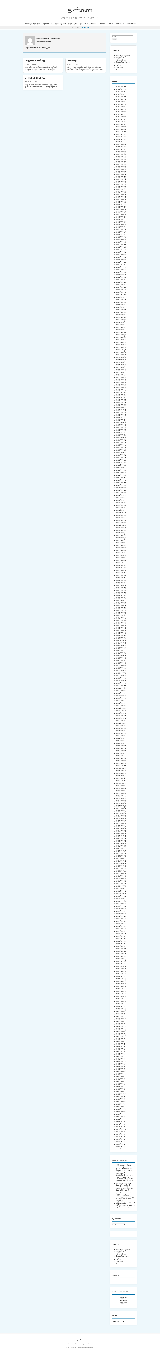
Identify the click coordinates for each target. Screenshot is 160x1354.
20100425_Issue (120, 181)
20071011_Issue (119, 397)
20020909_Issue (119, 853)
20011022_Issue (120, 933)
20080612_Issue (120, 339)
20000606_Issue (120, 1080)
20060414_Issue (120, 529)
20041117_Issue (119, 650)
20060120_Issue (120, 547)
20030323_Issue (120, 807)
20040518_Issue (120, 700)
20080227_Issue (120, 364)
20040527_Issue (120, 697)
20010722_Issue (120, 958)
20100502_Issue (119, 179)
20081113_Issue (120, 306)
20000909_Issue (119, 1050)
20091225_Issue (120, 209)
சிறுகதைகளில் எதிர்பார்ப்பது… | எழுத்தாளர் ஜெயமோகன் (125, 1205)
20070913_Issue (119, 404)
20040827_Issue (120, 670)
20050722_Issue (120, 594)
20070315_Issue (119, 447)
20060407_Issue (120, 531)
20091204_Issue (120, 214)
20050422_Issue (120, 614)
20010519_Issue (119, 977)
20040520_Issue (120, 699)
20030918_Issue (120, 764)
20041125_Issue (120, 647)
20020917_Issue (119, 852)
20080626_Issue (120, 336)
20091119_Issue (119, 218)
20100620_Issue (120, 168)
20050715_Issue (119, 595)
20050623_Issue (120, 600)
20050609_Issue (119, 604)
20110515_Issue (119, 90)
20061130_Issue (120, 472)
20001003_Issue (119, 1036)
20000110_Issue (119, 1121)
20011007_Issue (119, 937)
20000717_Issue (119, 1065)
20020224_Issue (120, 900)
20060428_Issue (120, 526)
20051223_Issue (120, 556)
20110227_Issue (120, 108)
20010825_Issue (120, 950)
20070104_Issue (119, 464)
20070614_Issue (120, 426)
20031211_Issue (120, 742)
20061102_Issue (120, 479)
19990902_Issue (119, 1148)
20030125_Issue (120, 820)
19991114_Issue (119, 1135)
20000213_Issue (120, 1113)
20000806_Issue (120, 1060)
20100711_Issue (119, 163)
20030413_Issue (120, 802)
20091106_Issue (119, 221)
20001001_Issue (119, 1038)
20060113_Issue (120, 549)
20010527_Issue (119, 973)
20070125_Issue (119, 459)
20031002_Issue (120, 760)
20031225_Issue (120, 739)
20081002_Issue (120, 313)
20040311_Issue (120, 720)
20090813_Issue (120, 241)
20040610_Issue (120, 692)
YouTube (90, 1344)
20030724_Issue (120, 777)
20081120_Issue (120, 304)
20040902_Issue (120, 669)
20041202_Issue (120, 645)
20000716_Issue (119, 1066)
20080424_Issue (120, 351)
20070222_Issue (120, 452)
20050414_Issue (120, 617)
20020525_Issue (120, 878)
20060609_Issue (120, 516)
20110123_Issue (120, 116)
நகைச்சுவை (131, 24)
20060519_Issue (119, 521)
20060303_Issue (120, 537)
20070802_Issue (120, 414)
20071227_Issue (120, 379)
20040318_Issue (120, 719)
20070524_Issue (120, 431)
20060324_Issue (120, 534)
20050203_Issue (120, 630)
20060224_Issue (120, 539)
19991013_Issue (119, 1141)
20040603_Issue (120, 695)
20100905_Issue (119, 150)
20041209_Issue (120, 644)
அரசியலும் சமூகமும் (32, 24)
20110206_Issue (120, 113)
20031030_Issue (120, 752)
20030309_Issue (120, 810)
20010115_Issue (119, 1007)
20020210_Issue (120, 903)
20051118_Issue (119, 566)
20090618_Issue (120, 254)
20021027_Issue (120, 842)
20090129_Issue (119, 288)
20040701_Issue (119, 685)
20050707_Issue (119, 597)
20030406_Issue (120, 803)
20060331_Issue (120, 532)
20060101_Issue (119, 552)
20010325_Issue (120, 990)
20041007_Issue (119, 660)
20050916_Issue (119, 581)
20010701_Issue (119, 963)
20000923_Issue (120, 1041)
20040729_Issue (120, 679)
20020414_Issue (120, 888)
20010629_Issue (120, 965)
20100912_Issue (119, 148)
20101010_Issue (119, 141)
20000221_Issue (120, 1111)
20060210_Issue (120, 542)
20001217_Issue (119, 1013)
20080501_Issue (119, 349)
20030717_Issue (119, 779)
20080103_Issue (120, 377)
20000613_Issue (120, 1076)
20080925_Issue (120, 314)
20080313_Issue (120, 361)
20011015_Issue (119, 935)
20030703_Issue (120, 782)
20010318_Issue (120, 992)
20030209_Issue (120, 817)
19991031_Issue (119, 1138)
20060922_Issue (120, 489)
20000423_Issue (120, 1093)
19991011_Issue (119, 1143)
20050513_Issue (119, 609)
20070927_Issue (119, 401)
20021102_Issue (120, 840)
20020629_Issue (120, 870)
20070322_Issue (120, 446)
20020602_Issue (120, 877)
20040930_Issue (120, 662)
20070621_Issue (120, 424)
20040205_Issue (120, 729)
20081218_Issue (120, 298)
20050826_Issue (120, 585)
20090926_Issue (120, 231)
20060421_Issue (120, 527)
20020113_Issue (120, 910)
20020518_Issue (120, 880)
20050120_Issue (119, 634)
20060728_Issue (120, 504)
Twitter (76, 1344)
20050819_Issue (119, 587)
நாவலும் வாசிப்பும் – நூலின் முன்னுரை (123, 1172)
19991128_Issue (119, 1131)
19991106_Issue (119, 1136)
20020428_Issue (120, 885)
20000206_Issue (120, 1115)
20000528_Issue (120, 1083)
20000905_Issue (119, 1051)
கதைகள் (101, 24)
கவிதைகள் (120, 24)
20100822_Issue (120, 153)
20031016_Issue (120, 757)
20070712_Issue (119, 419)
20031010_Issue (119, 759)
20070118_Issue (119, 461)
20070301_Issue (119, 451)
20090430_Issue (120, 266)
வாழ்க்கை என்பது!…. (36, 60)
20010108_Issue (119, 1008)
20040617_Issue (120, 690)
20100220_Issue (120, 196)
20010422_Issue (120, 983)
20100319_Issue (119, 189)
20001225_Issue (120, 1011)
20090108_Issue (119, 293)
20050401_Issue (119, 620)
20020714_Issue (120, 867)
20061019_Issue (119, 482)
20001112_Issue (119, 1026)
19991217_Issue (119, 1126)
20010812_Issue (120, 953)
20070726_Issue (120, 416)
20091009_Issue (119, 228)
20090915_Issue (119, 234)
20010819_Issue (119, 952)
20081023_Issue (120, 308)
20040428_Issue (120, 709)
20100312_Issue (120, 191)
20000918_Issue (119, 1043)
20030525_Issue (120, 792)
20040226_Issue (120, 724)
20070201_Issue (119, 457)
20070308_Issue (120, 449)
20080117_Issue (119, 374)
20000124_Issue (120, 1118)
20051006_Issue (119, 576)
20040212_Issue (120, 727)
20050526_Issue (120, 605)
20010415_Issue (119, 985)
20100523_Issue (120, 174)
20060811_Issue (120, 499)
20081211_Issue (120, 299)
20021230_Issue (120, 827)
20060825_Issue (120, 496)
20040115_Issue (119, 734)
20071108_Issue (119, 391)
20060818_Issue (120, 497)
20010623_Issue (120, 967)
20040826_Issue (120, 672)
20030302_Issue (120, 812)
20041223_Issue (120, 640)
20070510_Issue (119, 434)
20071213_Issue (120, 382)
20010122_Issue (120, 1005)
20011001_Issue (119, 938)
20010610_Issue (119, 970)
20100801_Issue (119, 158)
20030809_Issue (120, 774)
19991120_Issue (119, 1133)
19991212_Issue (119, 1128)
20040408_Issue (120, 714)
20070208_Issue (120, 456)
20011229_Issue (120, 913)
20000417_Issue (119, 1096)
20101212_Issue (120, 126)
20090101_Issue (119, 294)
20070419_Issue (119, 439)
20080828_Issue (120, 321)
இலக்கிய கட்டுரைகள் (88, 24)
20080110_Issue (119, 376)
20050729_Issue (119, 592)
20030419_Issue (120, 800)
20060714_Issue (120, 507)
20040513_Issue (120, 702)
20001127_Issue (119, 1020)
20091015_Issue (119, 226)
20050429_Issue (120, 612)
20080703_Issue (120, 334)
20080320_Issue (120, 359)
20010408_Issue (120, 987)
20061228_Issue (120, 466)
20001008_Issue (119, 1035)
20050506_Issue (119, 610)
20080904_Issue (120, 319)
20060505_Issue (119, 524)
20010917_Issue (119, 942)
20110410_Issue (119, 98)
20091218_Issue (120, 211)
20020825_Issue (120, 857)
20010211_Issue (119, 1000)
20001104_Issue (119, 1028)
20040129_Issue (120, 730)
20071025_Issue (119, 394)
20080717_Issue (119, 331)
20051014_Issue (119, 574)
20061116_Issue (120, 476)
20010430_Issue (120, 982)
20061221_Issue (120, 467)
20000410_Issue (119, 1098)
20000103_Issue (119, 1123)
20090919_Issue (119, 233)
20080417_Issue (120, 353)
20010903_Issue (119, 947)
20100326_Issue (120, 188)
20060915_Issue (119, 491)
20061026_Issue (120, 481)
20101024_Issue (120, 138)
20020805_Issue (120, 862)
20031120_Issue (120, 747)
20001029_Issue (119, 1030)
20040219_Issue (120, 725)
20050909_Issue (119, 582)
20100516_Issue (119, 176)
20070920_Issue (119, 402)
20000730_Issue (119, 1061)
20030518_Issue (120, 794)
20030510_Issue (119, 795)
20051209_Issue (119, 559)
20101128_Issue (120, 130)
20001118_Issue (119, 1025)
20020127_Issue (120, 907)
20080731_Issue (120, 328)
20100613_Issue (120, 169)
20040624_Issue (120, 687)
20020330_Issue (120, 892)
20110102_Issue (119, 121)
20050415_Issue (119, 615)
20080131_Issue (120, 371)
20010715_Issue (119, 960)
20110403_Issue (120, 100)
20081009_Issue (119, 311)
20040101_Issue (119, 737)
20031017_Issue (119, 755)
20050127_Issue (119, 632)
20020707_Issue (119, 868)
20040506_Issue (120, 705)
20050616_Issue (120, 602)
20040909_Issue (119, 667)
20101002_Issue (119, 143)
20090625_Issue (120, 253)
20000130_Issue (119, 1116)
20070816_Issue (120, 411)
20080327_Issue (120, 358)
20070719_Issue (119, 417)
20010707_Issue (119, 962)
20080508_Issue (120, 348)
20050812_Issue (120, 589)
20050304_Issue (120, 625)
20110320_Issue (120, 103)
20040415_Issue (120, 712)
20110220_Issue (120, 110)
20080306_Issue (120, 363)
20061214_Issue (120, 469)
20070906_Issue (119, 406)
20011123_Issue (120, 923)
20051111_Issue (119, 567)
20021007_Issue (119, 847)
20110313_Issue (120, 105)
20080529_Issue (120, 343)
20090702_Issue (119, 251)
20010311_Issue (119, 993)
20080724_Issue (120, 329)
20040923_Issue (120, 664)
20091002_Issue (119, 229)
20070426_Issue (120, 437)
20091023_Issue (120, 224)
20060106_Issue (120, 551)
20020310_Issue (120, 897)
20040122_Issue (120, 732)
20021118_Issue (120, 837)
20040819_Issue (120, 674)
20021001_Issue (119, 848)
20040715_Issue (119, 682)
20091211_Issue (119, 213)
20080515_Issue (119, 346)
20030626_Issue (120, 784)
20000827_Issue (120, 1053)
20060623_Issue (120, 512)
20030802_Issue (120, 775)
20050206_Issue (120, 629)
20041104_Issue (120, 654)
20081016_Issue (120, 309)
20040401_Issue (120, 715)
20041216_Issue (120, 642)
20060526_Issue (120, 519)
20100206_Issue (120, 199)
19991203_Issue (119, 1130)
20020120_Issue (120, 908)
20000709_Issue (119, 1068)
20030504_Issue (120, 797)
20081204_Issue (120, 301)
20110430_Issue (120, 93)
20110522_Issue (120, 88)
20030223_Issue (120, 813)
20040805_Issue (120, 677)
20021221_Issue (120, 828)
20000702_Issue (119, 1070)
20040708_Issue (120, 684)
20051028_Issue (120, 571)
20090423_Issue (120, 268)
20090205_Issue (119, 286)
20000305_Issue (119, 1108)
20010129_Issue (119, 1003)
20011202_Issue (120, 920)
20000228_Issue (120, 1110)
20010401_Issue (119, 988)
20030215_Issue (120, 815)
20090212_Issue (120, 284)
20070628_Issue (120, 422)
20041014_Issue (120, 659)
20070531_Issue (119, 429)
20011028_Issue (120, 932)
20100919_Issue (119, 146)
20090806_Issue (120, 243)
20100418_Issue (120, 183)
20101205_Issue (119, 128)
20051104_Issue (119, 569)
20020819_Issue (120, 858)
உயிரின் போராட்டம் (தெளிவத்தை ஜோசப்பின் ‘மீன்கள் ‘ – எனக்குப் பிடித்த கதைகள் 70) (124, 1190)
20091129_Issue (119, 216)
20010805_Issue (119, 955)
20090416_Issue (120, 269)
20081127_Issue (120, 303)
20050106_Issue (119, 637)
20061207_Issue (120, 471)
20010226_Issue (120, 997)
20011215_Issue (119, 917)
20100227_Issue (120, 194)
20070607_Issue (119, 427)
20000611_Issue (119, 1078)
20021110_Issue (119, 838)
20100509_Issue (119, 178)
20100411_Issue (119, 184)
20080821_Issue (120, 323)
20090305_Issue (119, 279)
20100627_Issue (120, 166)
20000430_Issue (120, 1091)
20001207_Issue (119, 1016)
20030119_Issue (119, 822)
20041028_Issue (120, 655)
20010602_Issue (120, 972)
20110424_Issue (120, 95)
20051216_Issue (120, 557)
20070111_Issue (119, 462)
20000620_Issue (120, 1073)
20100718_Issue (119, 161)
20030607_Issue (120, 789)
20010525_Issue (119, 975)
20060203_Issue (120, 544)
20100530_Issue (119, 173)
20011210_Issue (119, 918)
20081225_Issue (120, 296)
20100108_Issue (119, 206)
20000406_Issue (120, 1100)
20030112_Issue (120, 823)
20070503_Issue (119, 436)
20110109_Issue (119, 120)
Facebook (70, 1344)
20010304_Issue (120, 995)
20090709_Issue (119, 249)
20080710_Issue (119, 333)
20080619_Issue (120, 338)
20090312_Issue (120, 278)
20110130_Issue (119, 115)
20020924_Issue (120, 850)
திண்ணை (80, 9)
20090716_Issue (119, 248)
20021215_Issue (120, 830)
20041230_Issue (120, 639)
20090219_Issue (119, 283)
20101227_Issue (120, 123)
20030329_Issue (120, 805)
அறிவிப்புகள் (47, 24)
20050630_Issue (120, 599)
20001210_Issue (119, 1015)
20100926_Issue (120, 145)
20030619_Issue (120, 785)
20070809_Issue (119, 412)
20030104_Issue (120, 825)
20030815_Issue (120, 772)
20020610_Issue (120, 875)
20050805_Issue (119, 590)
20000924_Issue (120, 1040)
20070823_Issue (120, 409)
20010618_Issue (120, 968)
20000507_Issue (119, 1090)
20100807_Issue (119, 156)
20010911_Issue (119, 943)
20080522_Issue (120, 344)
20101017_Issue (119, 140)
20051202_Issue (120, 561)
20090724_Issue (120, 246)
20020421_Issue (120, 887)
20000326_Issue (120, 1103)
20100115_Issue (119, 204)
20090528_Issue (120, 259)
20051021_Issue (119, 572)
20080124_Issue (120, 372)
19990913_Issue (119, 1146)
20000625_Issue (120, 1071)
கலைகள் (110, 24)
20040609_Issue (120, 694)
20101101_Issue (119, 136)
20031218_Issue (120, 740)
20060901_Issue (119, 494)
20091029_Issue (119, 223)
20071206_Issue (120, 384)
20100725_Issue (119, 159)
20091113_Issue (119, 219)
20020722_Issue (120, 865)
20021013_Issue (120, 845)
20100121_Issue (119, 203)
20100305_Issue (119, 193)
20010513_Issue (119, 978)
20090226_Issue (120, 281)
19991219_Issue (119, 1125)
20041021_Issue (120, 657)
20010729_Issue (119, 957)
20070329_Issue (120, 444)
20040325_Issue (120, 717)
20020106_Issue (120, 912)
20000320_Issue (120, 1105)
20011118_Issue (119, 925)
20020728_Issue (120, 863)
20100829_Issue (120, 151)
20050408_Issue (120, 619)
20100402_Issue (120, 186)
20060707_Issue (119, 509)
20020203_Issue (120, 905)
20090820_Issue (120, 239)
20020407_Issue (120, 890)
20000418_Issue (120, 1095)
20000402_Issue (120, 1101)
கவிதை (72, 60)
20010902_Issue (119, 948)
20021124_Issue (120, 835)
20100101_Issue (119, 208)
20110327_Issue (120, 101)
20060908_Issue (120, 492)
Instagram (83, 1344)
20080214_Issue (120, 367)
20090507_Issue (119, 264)
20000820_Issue (120, 1055)
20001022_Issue (120, 1031)
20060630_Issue (120, 511)
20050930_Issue (119, 577)
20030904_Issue (120, 767)
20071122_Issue (120, 387)
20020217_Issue (120, 902)
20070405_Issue (119, 442)
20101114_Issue (119, 133)
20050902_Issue (119, 584)
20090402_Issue (120, 273)
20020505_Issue (119, 883)
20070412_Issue (120, 441)
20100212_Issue (120, 198)
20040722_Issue (120, 680)
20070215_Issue (119, 454)
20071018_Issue (119, 396)
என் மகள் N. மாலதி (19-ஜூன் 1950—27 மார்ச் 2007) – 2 (125, 1180)
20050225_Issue (120, 627)
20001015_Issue (119, 1033)
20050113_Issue (119, 635)
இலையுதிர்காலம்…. (35, 78)
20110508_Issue (119, 91)
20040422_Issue (120, 710)
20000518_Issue (119, 1086)
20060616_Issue (120, 514)
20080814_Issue (120, 324)
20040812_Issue (120, 675)
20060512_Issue (120, 522)
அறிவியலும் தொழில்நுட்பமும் (66, 24)
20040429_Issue (120, 707)
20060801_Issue (120, 502)
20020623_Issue (120, 872)
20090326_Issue (120, 274)
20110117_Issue (119, 118)
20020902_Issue (120, 855)
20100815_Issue (119, 154)
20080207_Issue (120, 369)
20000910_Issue (119, 1048)
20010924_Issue (120, 940)
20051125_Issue (119, 564)
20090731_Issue (119, 244)
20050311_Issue (119, 624)
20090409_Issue (119, 271)
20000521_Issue (119, 1085)
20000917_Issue (119, 1045)
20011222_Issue (120, 915)
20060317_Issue (120, 536)
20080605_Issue (120, 341)
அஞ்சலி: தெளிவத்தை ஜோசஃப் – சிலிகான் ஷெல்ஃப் (123, 1185)
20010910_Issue (119, 945)
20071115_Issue (119, 389)
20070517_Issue (119, 432)
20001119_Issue (119, 1023)
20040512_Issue (120, 704)
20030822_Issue (120, 770)
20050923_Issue (120, 579)
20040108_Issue (120, 735)
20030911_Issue (119, 765)
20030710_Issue (119, 780)
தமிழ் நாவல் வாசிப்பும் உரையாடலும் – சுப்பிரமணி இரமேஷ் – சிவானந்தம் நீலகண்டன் (125, 1167)
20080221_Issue (120, 366)
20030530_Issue (120, 790)
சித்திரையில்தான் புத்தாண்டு (125, 1202)
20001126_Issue (120, 1021)
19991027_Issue (119, 1140)
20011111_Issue (119, 927)
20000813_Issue (120, 1058)
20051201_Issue (119, 562)
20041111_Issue (119, 652)
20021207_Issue (120, 832)
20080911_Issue (119, 318)
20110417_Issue (119, 96)
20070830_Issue (120, 407)
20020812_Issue (120, 860)
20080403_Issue (120, 356)
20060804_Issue (120, 501)
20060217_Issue (120, 541)
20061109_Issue (119, 477)
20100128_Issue (120, 201)
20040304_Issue (120, 722)
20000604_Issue (120, 1081)
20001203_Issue (120, 1018)
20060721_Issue (120, 506)
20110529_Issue (85, 27)
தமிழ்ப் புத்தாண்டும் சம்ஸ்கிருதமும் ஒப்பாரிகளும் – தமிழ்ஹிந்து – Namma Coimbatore (125, 1197)
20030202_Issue (120, 818)
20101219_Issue (119, 125)
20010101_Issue (119, 1010)
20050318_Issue (120, 622)
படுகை (129, 1207)
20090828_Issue (120, 238)
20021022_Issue (120, 843)
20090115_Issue (119, 291)
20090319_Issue (119, 276)
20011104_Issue (119, 928)
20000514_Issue (119, 1088)
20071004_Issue (119, 399)
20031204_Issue (120, 744)
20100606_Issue (120, 171)
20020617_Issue (120, 873)
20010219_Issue (119, 998)
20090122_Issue (120, 289)
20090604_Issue (120, 258)
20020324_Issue (120, 893)
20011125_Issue (119, 922)
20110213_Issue (120, 111)
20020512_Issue (120, 882)
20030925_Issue (120, 762)
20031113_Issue (120, 749)
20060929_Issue (120, 487)
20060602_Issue (120, 517)
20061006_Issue (120, 486)
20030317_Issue (120, 808)
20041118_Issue (120, 649)
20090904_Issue (119, 236)
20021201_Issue (120, 833)
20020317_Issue (120, 895)
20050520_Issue (119, 607)
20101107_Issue (119, 135)
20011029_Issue (119, 930)
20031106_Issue (120, 750)
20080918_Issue (120, 316)
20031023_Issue (120, 754)
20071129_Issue (119, 386)
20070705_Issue (119, 421)
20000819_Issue (119, 1056)
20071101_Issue (119, 392)
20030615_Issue (120, 787)
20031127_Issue (120, 745)
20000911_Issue (119, 1046)
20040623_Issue (120, 689)
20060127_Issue (120, 546)
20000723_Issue (120, 1063)
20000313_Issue (120, 1106)
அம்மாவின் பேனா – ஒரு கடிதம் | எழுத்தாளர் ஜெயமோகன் (124, 1177)
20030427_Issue (120, 798)
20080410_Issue (120, 354)
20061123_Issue (120, 474)
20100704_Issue (119, 164)
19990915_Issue (119, 1145)
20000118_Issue (119, 1120)
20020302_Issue (120, 898)
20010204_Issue (120, 1002)
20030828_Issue (120, 769)
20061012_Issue (120, 484)
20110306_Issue (120, 106)
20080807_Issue (120, 326)
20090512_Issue (119, 263)
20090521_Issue (119, 261)
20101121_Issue (119, 131)
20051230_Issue (120, 554)
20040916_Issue (120, 665)
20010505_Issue (119, 980)
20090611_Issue (119, 256)
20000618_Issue (120, 1075)
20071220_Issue (120, 381)
